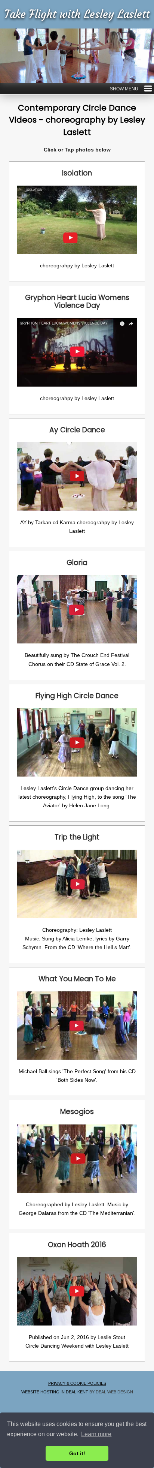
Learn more (96, 1434)
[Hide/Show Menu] (131, 89)
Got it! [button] (77, 1453)
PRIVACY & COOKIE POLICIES (77, 1383)
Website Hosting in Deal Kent (54, 1392)
